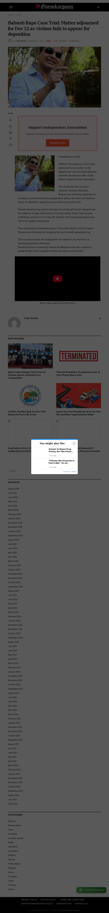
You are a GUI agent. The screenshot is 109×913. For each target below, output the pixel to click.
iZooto (74, 471)
